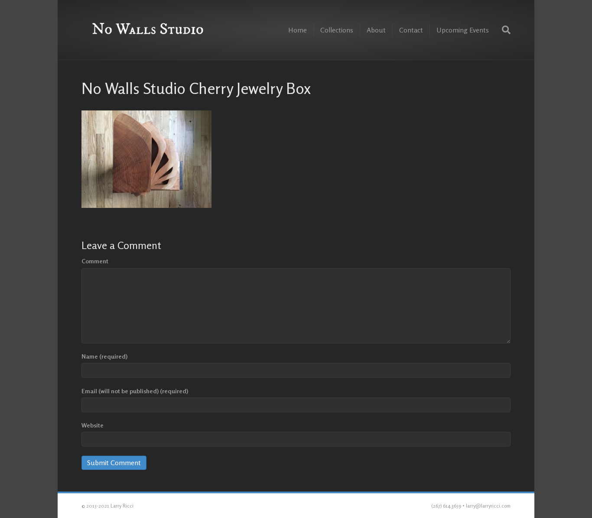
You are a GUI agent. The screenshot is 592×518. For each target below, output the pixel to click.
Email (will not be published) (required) (134, 391)
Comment (94, 261)
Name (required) (104, 356)
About (376, 30)
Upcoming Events (462, 30)
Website (92, 425)
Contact (411, 30)
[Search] (503, 30)
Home (297, 30)
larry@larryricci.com (488, 505)
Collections (336, 30)
